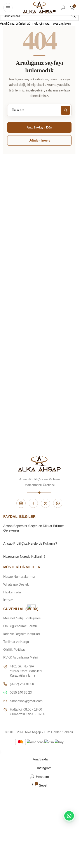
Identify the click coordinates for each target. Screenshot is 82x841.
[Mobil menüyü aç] (8, 7)
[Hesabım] (63, 7)
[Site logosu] (39, 7)
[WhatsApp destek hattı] (69, 816)
